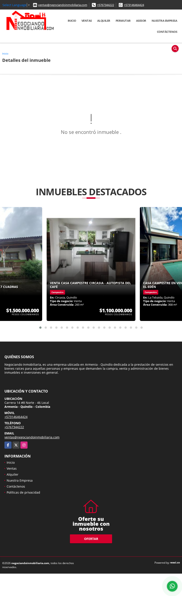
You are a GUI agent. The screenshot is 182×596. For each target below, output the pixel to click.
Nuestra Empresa (164, 21)
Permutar (123, 21)
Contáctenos (167, 32)
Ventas (86, 21)
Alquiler (103, 21)
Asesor (141, 21)
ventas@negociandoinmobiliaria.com (62, 5)
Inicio (72, 21)
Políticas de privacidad (23, 492)
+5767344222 (105, 5)
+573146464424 (134, 5)
